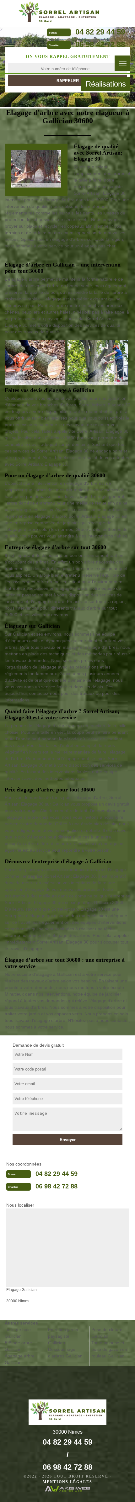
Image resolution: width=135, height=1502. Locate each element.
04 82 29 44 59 (100, 32)
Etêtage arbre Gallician (18, 1346)
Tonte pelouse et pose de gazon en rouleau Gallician (109, 1349)
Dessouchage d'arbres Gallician (65, 1352)
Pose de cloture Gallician (106, 1333)
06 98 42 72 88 (100, 44)
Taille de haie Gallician (18, 1333)
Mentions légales (67, 1482)
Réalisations (106, 84)
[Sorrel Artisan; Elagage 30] (59, 13)
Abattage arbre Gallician (20, 1359)
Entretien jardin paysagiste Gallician (63, 1336)
